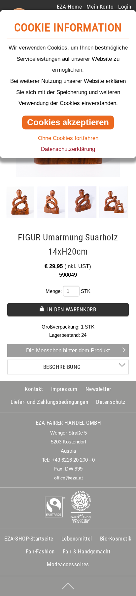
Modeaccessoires (68, 564)
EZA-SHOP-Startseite (28, 538)
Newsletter (98, 389)
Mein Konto (100, 6)
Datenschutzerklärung (68, 149)
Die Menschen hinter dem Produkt (68, 350)
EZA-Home (69, 6)
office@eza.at (68, 477)
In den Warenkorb (71, 309)
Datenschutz (110, 402)
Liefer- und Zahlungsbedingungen (49, 402)
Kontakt (34, 389)
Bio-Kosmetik (116, 538)
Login (124, 6)
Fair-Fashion (40, 551)
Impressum (64, 389)
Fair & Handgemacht (86, 551)
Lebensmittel (76, 538)
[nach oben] (68, 586)
